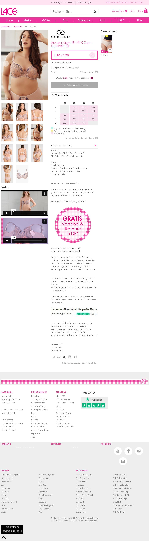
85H (74, 111)
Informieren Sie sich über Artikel (77, 363)
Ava (3, 485)
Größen (46, 20)
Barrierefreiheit (38, 426)
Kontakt (34, 419)
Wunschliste (118, 11)
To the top (3, 537)
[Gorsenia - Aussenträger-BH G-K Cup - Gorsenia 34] (24, 65)
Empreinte (5, 488)
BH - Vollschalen (83, 488)
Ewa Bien (42, 485)
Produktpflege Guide (65, 426)
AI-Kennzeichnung (39, 423)
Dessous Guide (62, 416)
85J (74, 119)
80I (65, 115)
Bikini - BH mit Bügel (84, 495)
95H (93, 111)
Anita (3, 512)
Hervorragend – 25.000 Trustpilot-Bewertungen (71, 2)
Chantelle (43, 491)
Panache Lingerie (46, 474)
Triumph (5, 491)
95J (93, 119)
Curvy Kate (43, 488)
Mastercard (29, 447)
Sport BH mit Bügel (121, 491)
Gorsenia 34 (30, 26)
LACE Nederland (8, 430)
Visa (23, 447)
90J (83, 119)
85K (74, 123)
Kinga (41, 498)
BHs (65, 20)
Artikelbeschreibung (61, 145)
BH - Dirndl (117, 508)
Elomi (3, 495)
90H (83, 111)
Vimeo (107, 451)
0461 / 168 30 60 (16, 409)
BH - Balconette (82, 478)
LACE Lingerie (44, 508)
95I (93, 115)
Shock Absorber (46, 495)
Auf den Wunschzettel (75, 85)
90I (83, 115)
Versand (82, 201)
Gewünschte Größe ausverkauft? (80, 138)
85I (74, 115)
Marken (28, 20)
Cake (41, 512)
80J (65, 119)
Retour (34, 413)
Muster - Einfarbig (83, 491)
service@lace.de (8, 413)
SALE (121, 20)
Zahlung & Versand (39, 399)
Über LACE (60, 396)
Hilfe (132, 11)
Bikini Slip (80, 498)
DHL (73, 447)
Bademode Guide (63, 413)
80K (64, 123)
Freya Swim (6, 481)
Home (9, 20)
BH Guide (60, 409)
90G (83, 107)
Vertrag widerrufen (39, 409)
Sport (102, 20)
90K (83, 123)
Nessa (41, 481)
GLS (76, 447)
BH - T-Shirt (81, 505)
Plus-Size (80, 485)
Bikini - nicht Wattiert (122, 481)
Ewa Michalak (44, 478)
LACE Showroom (63, 399)
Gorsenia (18, 26)
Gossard (42, 502)
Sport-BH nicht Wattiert (123, 505)
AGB (33, 436)
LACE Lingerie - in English (12, 423)
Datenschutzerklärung (40, 430)
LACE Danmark (7, 426)
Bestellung (35, 396)
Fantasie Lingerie (46, 505)
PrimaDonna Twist (9, 502)
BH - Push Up (118, 512)
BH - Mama (80, 508)
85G (74, 107)
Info (77, 68)
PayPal (18, 447)
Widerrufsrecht (38, 402)
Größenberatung (87, 72)
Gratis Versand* (112, 2)
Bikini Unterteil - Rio (121, 495)
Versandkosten (92, 518)
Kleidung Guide (62, 423)
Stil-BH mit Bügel (120, 498)
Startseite (5, 26)
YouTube (118, 451)
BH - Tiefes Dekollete (122, 488)
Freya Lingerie (7, 478)
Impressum (36, 433)
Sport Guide (61, 419)
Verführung (81, 512)
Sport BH (80, 502)
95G (93, 107)
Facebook (128, 451)
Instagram (139, 451)
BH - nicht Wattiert (84, 474)
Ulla (3, 505)
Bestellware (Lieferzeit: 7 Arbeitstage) (70, 131)
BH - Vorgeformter (121, 485)
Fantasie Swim (7, 508)
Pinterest (123, 461)
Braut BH (117, 502)
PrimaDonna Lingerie (10, 474)
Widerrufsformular (39, 406)
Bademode (84, 20)
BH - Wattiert (81, 481)
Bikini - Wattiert (119, 474)
